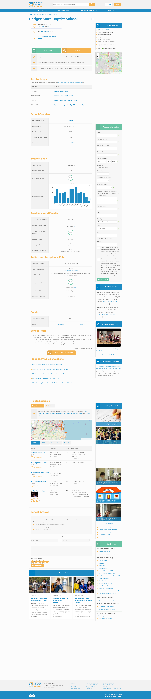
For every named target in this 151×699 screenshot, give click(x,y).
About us (73, 685)
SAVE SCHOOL (79, 50)
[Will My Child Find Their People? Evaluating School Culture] (83, 585)
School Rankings (75, 689)
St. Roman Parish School (63, 414)
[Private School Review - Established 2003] (36, 4)
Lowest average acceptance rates (63, 96)
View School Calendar (70, 143)
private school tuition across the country (107, 302)
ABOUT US (111, 10)
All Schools (35, 442)
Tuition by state (102, 616)
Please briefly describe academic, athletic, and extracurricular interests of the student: (108, 193)
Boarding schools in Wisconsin (106, 609)
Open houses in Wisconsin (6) (106, 600)
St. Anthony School (76, 414)
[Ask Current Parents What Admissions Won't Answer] (39, 585)
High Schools (45, 442)
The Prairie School (39, 491)
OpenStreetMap (89, 439)
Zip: (98, 232)
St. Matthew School (38, 453)
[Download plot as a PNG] (90, 185)
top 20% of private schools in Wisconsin (70, 83)
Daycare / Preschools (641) (105, 571)
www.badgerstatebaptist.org (47, 36)
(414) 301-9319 (45, 31)
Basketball (61, 324)
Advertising (106, 687)
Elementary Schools (56, 442)
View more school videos (109, 355)
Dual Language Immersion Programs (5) (109, 576)
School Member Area (109, 683)
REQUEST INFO (48, 50)
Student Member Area (92, 683)
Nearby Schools (50, 405)
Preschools (66, 442)
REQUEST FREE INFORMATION (64, 353)
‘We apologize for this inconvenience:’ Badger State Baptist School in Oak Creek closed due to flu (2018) (108, 368)
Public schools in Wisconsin (106, 607)
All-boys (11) (101, 566)
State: (99, 226)
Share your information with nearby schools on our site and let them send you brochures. (110, 252)
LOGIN (109, 4)
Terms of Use (108, 696)
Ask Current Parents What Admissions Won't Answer (39, 599)
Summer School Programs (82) (106, 573)
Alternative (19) (102, 581)
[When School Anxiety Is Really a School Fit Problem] (61, 585)
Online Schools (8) (103, 586)
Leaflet (82, 439)
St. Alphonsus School (49, 414)
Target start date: (102, 184)
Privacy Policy (117, 696)
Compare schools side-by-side (106, 554)
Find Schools (74, 687)
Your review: (34, 544)
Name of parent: (102, 139)
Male (99, 168)
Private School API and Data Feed (112, 689)
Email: (99, 133)
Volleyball (82, 324)
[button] (61, 428)
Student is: (100, 165)
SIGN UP (117, 4)
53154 (48, 27)
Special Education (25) (104, 578)
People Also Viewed (37, 405)
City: (98, 212)
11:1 (74, 226)
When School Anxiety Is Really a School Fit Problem (60, 600)
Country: (99, 219)
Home (73, 683)
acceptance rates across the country (106, 315)
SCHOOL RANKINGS (63, 10)
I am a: (32, 537)
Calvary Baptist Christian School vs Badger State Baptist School (107, 350)
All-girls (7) (101, 563)
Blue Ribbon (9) (102, 561)
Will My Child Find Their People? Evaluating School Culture (83, 600)
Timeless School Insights (106, 527)
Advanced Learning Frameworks (108, 530)
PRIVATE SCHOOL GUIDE (89, 10)
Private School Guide (91, 685)
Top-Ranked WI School (105, 30)
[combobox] (69, 4)
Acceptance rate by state (105, 618)
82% (74, 287)
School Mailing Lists (108, 685)
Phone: (99, 241)
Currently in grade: (102, 171)
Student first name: (103, 145)
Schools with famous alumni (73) (107, 593)
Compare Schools (90, 687)
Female (106, 168)
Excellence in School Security (107, 537)
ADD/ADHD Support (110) (105, 583)
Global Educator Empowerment (108, 532)
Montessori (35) (102, 568)
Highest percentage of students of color (65, 100)
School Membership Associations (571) (108, 591)
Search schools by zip (104, 552)
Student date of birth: (103, 158)
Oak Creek (41, 27)
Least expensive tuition (60, 91)
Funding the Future (105, 535)
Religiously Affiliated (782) (105, 588)
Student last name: (102, 152)
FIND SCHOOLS (41, 10)
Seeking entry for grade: (104, 178)
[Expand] (33, 428)
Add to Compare (37, 457)
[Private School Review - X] (30, 695)
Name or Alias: (66, 537)
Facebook (33, 695)
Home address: (101, 206)
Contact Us (89, 689)
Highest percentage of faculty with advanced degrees (70, 105)
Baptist (71, 121)
